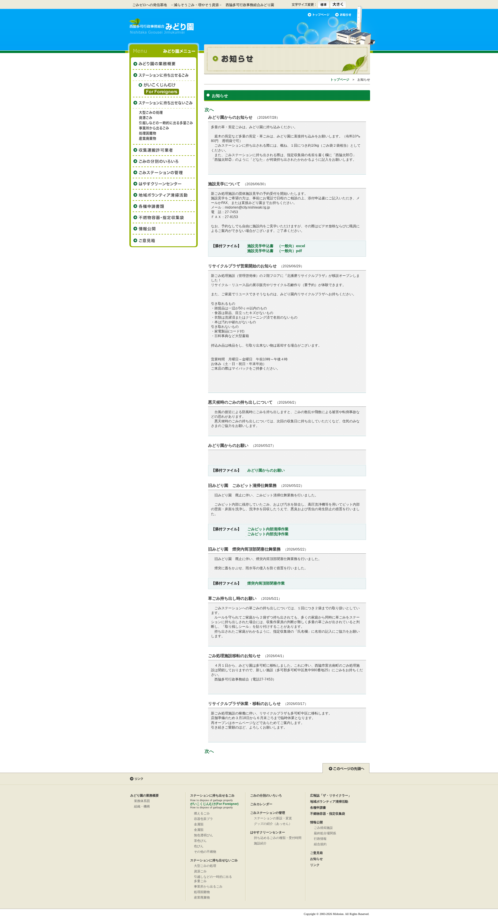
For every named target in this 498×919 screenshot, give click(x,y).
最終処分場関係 (325, 833)
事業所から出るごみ (208, 886)
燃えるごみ (202, 813)
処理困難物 (202, 892)
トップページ (339, 79)
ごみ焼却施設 (323, 827)
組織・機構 (142, 806)
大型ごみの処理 (205, 865)
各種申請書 (318, 807)
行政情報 (320, 838)
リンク (315, 865)
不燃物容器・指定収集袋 (327, 813)
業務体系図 (142, 801)
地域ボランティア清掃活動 (329, 801)
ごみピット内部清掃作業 (267, 529)
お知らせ (316, 859)
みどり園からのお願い (266, 470)
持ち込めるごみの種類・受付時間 (277, 837)
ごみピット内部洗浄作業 (267, 534)
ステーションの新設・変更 (273, 818)
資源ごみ (200, 871)
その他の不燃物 (205, 851)
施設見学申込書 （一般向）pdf (274, 251)
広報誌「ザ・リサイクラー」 (330, 795)
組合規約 (320, 844)
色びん (198, 846)
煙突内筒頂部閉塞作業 (266, 583)
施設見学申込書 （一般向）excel (276, 246)
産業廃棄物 (202, 897)
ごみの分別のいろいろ (266, 795)
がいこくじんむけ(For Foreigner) (214, 803)
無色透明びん (203, 835)
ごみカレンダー (261, 804)
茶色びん (200, 840)
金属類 (198, 824)
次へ (209, 109)
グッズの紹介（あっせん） (273, 823)
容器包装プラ (203, 818)
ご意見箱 (316, 852)
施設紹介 (260, 843)
